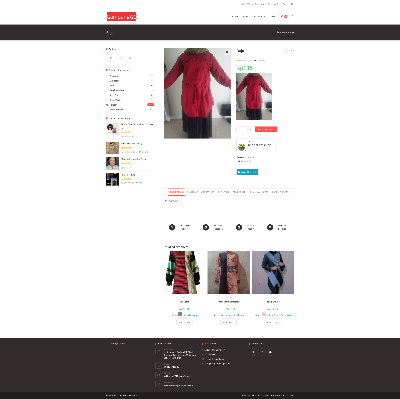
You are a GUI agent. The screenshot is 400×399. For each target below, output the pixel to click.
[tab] (176, 192)
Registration (274, 4)
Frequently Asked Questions (218, 363)
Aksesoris (114, 76)
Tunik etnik (184, 301)
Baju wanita (246, 161)
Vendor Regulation (256, 4)
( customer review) (256, 60)
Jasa (112, 85)
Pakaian (250, 157)
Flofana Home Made (234, 315)
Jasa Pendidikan (117, 90)
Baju (292, 32)
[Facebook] (111, 58)
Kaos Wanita (115, 100)
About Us (246, 395)
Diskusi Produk (279, 192)
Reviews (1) (223, 192)
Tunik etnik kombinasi (228, 301)
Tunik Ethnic (273, 301)
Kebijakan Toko (259, 192)
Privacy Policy (276, 395)
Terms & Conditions (214, 359)
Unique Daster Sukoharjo (278, 315)
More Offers (240, 192)
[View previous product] (286, 50)
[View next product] (291, 50)
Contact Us (288, 4)
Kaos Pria (114, 95)
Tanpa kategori (117, 109)
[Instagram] (120, 58)
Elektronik (114, 80)
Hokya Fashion (190, 315)
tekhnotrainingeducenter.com (178, 385)
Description (176, 192)
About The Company (215, 350)
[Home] (278, 32)
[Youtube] (130, 58)
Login (242, 4)
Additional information (201, 192)
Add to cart (266, 129)
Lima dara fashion (258, 145)
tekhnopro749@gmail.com (177, 376)
